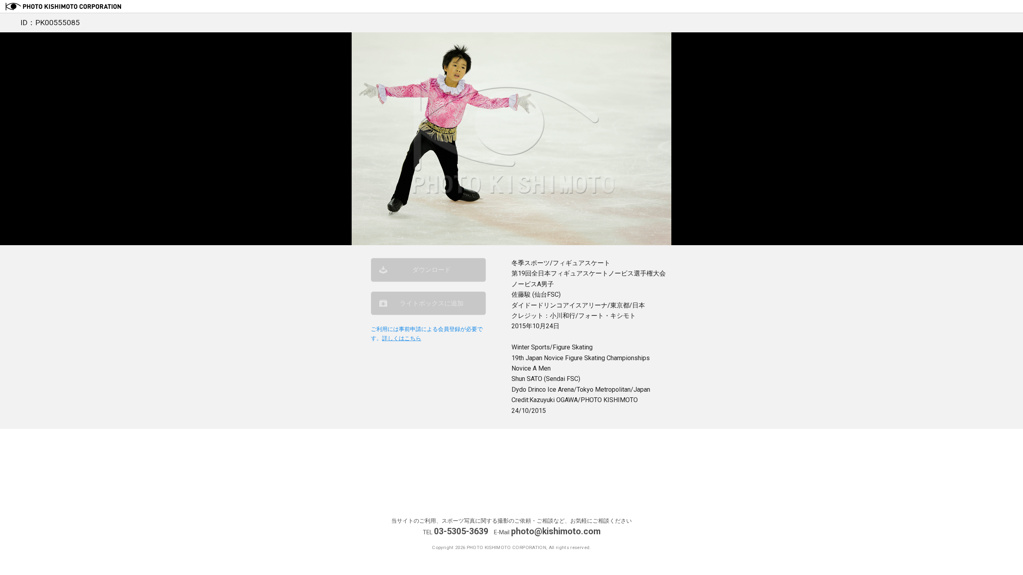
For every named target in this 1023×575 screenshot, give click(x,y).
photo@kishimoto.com (556, 531)
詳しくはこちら (401, 338)
